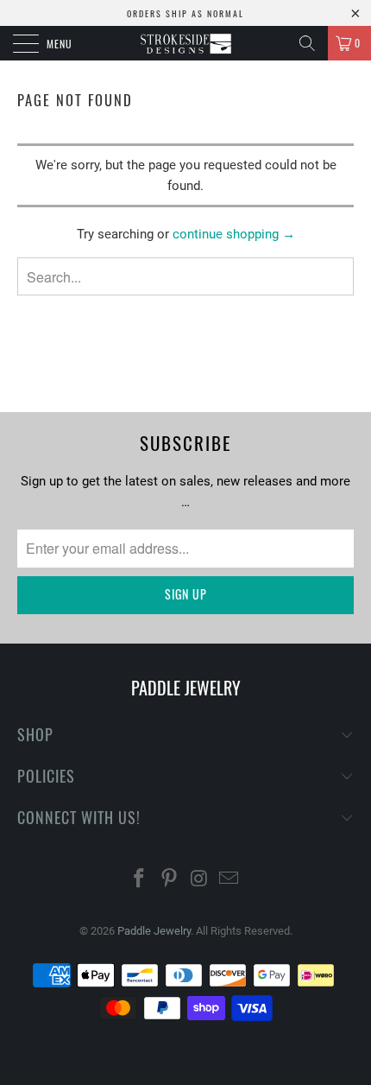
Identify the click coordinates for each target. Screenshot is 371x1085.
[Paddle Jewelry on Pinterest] (170, 880)
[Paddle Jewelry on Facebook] (140, 880)
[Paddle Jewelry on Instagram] (200, 880)
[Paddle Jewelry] (186, 43)
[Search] (307, 43)
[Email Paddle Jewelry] (229, 880)
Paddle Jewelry (154, 930)
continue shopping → (234, 234)
